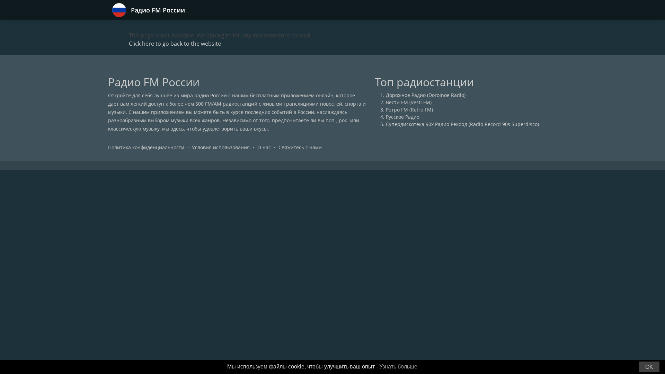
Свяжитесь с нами (300, 147)
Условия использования (221, 147)
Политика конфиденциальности (146, 147)
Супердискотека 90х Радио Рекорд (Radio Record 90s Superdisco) (462, 124)
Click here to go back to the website (175, 43)
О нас (264, 147)
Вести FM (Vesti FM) (409, 102)
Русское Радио (402, 117)
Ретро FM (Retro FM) (409, 109)
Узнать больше (398, 366)
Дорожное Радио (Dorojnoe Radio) (426, 95)
